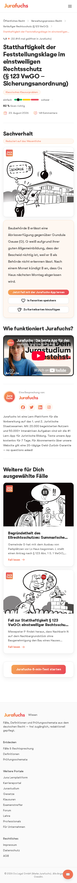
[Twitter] (32, 407)
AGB (6, 855)
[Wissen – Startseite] (16, 6)
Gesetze (8, 793)
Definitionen (11, 754)
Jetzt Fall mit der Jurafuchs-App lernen (38, 292)
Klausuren (9, 799)
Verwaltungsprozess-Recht (46, 20)
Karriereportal (12, 782)
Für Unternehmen (14, 826)
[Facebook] (23, 407)
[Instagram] (49, 407)
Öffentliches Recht (14, 20)
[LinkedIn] (40, 407)
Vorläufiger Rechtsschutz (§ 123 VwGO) (25, 26)
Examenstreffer (13, 804)
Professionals (12, 821)
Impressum (10, 844)
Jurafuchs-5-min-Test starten (38, 669)
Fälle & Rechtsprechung (18, 748)
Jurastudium (11, 788)
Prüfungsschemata (15, 759)
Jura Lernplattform (15, 777)
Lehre (6, 815)
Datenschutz (11, 850)
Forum (7, 810)
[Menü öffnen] (70, 6)
